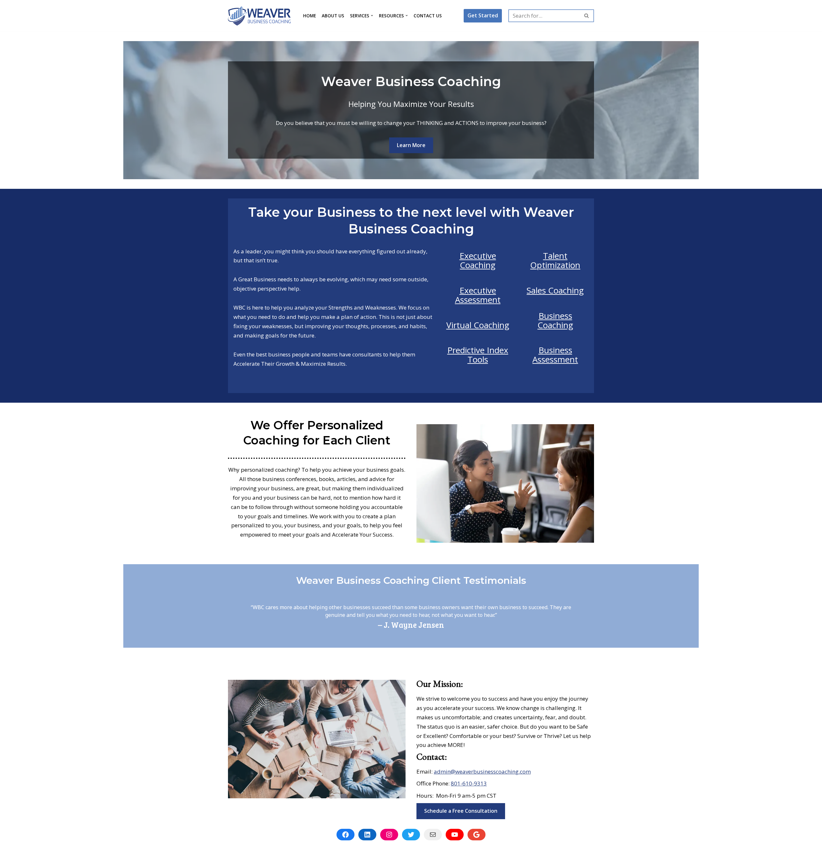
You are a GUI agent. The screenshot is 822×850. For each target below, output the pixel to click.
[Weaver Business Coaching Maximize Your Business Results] (260, 16)
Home (309, 16)
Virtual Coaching (477, 325)
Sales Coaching (555, 290)
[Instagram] (389, 834)
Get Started (483, 15)
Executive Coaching (477, 260)
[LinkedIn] (367, 834)
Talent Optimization (555, 260)
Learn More (411, 145)
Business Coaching (555, 320)
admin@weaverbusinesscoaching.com (482, 771)
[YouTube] (455, 834)
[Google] (476, 834)
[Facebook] (345, 834)
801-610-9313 (469, 783)
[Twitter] (411, 834)
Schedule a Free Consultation (460, 810)
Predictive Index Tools (477, 354)
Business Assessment (555, 354)
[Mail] (433, 834)
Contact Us (428, 16)
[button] (372, 15)
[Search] (587, 15)
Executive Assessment (478, 295)
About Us (333, 16)
